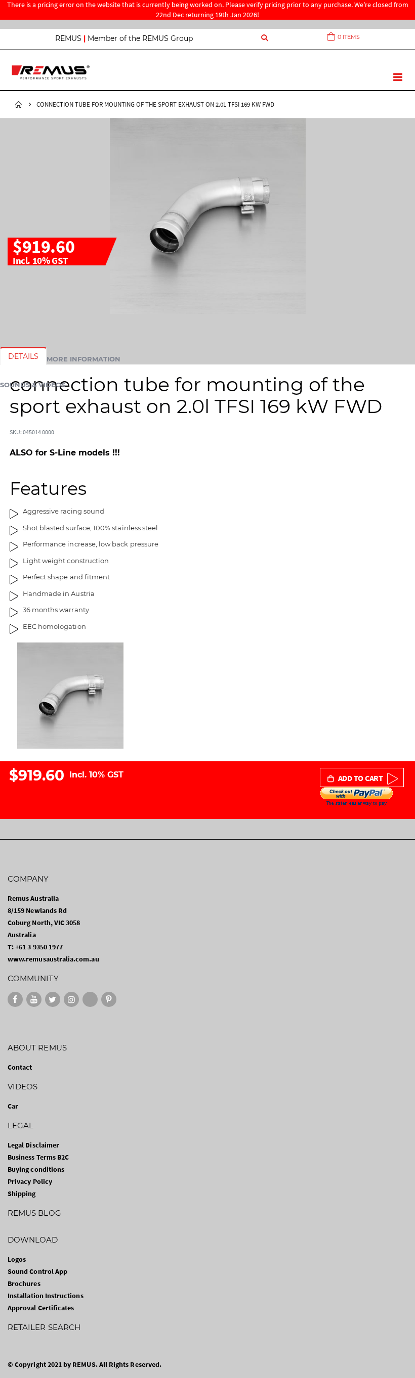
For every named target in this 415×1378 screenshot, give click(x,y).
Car (13, 1106)
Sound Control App (37, 1271)
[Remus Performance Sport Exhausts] (51, 72)
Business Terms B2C (38, 1157)
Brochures (24, 1283)
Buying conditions (36, 1169)
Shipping (22, 1193)
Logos (17, 1259)
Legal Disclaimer (33, 1145)
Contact (20, 1067)
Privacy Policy (30, 1181)
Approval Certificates (41, 1307)
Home (18, 104)
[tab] (23, 356)
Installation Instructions (46, 1295)
